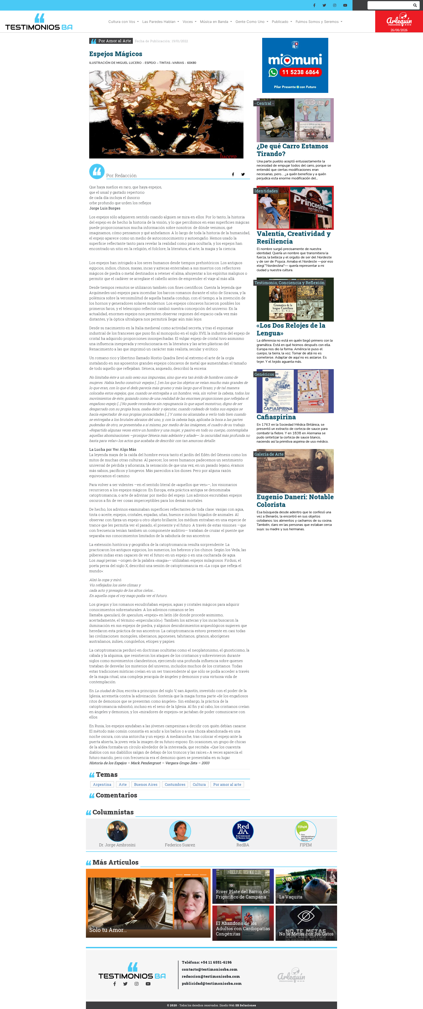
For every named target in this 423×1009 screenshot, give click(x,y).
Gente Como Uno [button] (251, 21)
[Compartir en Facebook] (233, 174)
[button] (92, 904)
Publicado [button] (280, 21)
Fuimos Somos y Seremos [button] (318, 21)
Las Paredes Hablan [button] (159, 21)
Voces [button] (188, 21)
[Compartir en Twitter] (243, 174)
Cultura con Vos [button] (122, 21)
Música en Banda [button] (214, 21)
